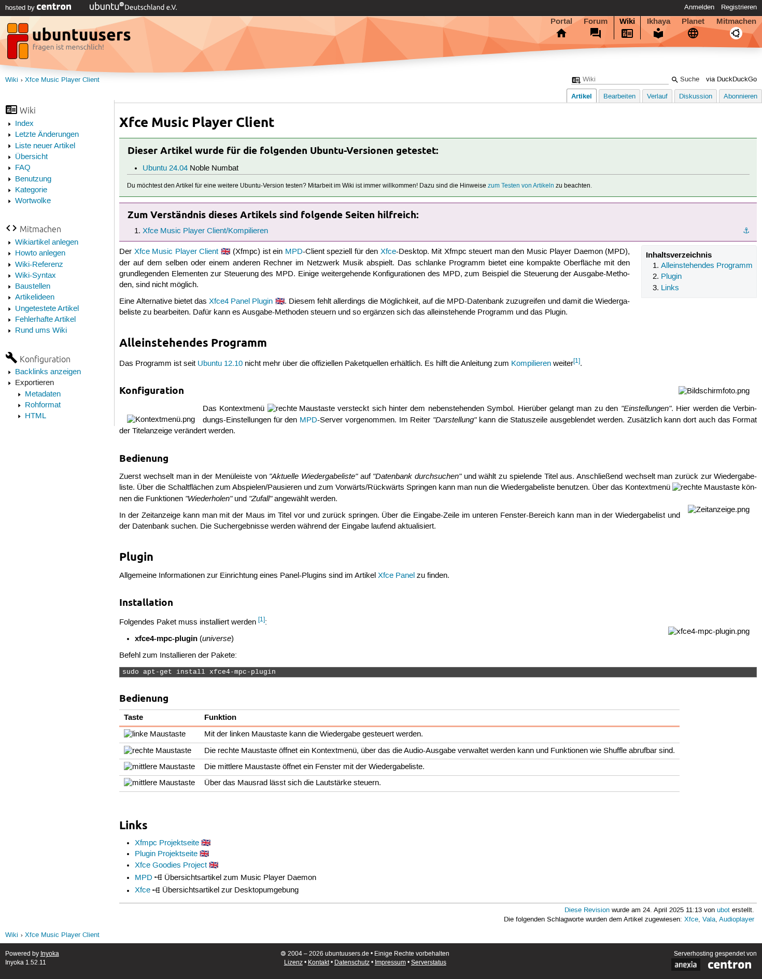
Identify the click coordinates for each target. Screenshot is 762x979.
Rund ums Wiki (41, 330)
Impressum (390, 963)
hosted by (21, 8)
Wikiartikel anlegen (46, 242)
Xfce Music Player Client (62, 80)
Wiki (627, 21)
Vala (708, 920)
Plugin (671, 276)
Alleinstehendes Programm (707, 266)
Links (670, 288)
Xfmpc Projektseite (167, 843)
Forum (596, 21)
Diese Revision (587, 910)
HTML (35, 416)
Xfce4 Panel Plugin (241, 301)
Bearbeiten (619, 97)
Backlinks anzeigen (48, 372)
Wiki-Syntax (35, 275)
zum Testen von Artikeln (521, 186)
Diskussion (695, 97)
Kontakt (318, 963)
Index (24, 124)
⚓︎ (746, 231)
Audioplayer (736, 920)
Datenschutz (352, 963)
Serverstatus (428, 963)
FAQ (23, 168)
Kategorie (31, 190)
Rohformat (43, 405)
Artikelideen (34, 297)
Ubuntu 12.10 (220, 363)
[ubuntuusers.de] (70, 44)
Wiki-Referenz (39, 264)
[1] (576, 361)
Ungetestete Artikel (47, 309)
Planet (693, 21)
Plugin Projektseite (166, 854)
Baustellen (32, 286)
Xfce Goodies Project (171, 865)
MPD (294, 252)
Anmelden (699, 7)
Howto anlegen (40, 253)
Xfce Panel (396, 575)
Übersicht (31, 157)
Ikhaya (658, 21)
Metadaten (43, 394)
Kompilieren (531, 363)
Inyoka (49, 954)
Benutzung (33, 179)
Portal (561, 21)
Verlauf (657, 97)
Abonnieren (740, 97)
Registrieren (739, 7)
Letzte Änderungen (47, 134)
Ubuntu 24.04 (165, 168)
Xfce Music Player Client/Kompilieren (205, 231)
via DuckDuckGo (731, 79)
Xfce (388, 252)
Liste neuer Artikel (45, 146)
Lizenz (293, 963)
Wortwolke (33, 201)
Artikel (581, 96)
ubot (723, 910)
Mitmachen (736, 21)
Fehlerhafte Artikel (45, 319)
